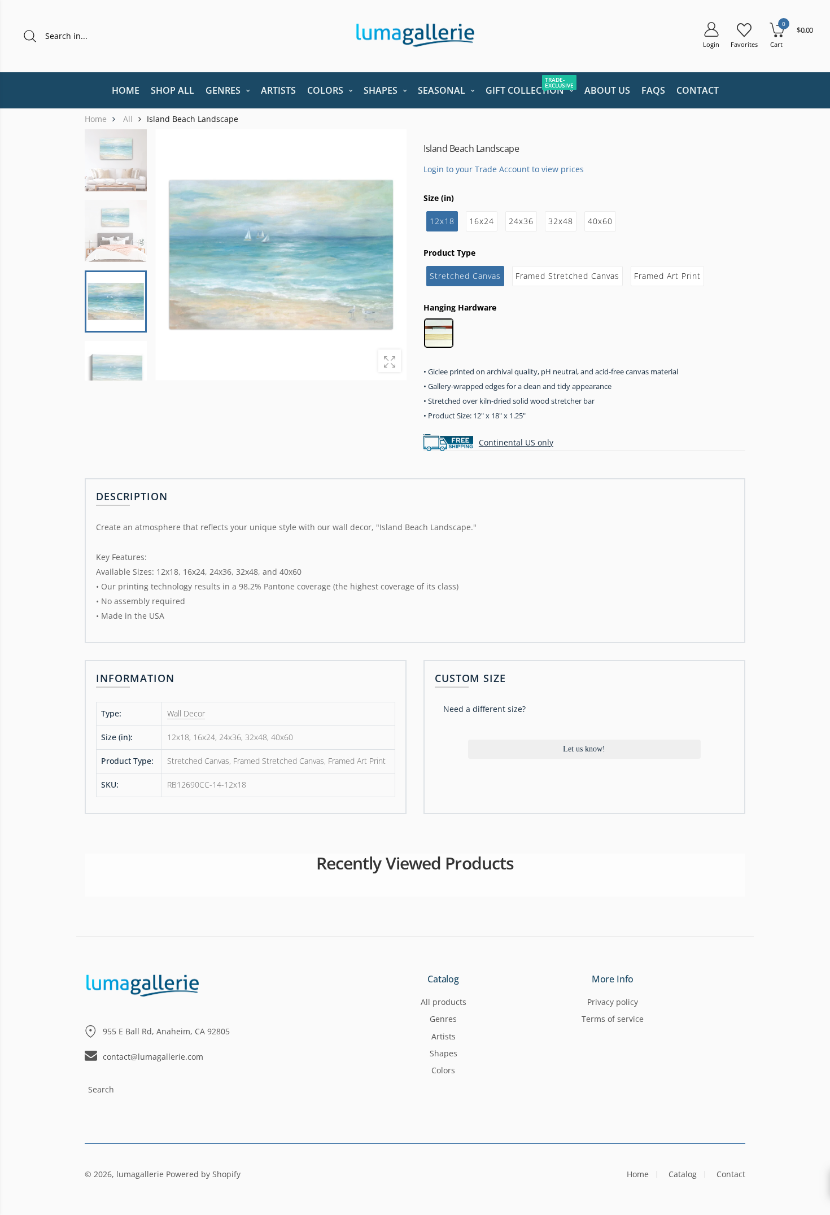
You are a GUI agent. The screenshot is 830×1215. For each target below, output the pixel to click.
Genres (443, 1018)
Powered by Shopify (203, 1174)
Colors (443, 1070)
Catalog (443, 979)
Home (638, 1174)
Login (711, 44)
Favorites (744, 44)
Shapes (443, 1053)
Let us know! (584, 749)
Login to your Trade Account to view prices (503, 168)
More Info (613, 979)
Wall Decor (186, 713)
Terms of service (613, 1018)
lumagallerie (140, 1174)
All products (443, 1002)
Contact (731, 1174)
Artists (443, 1036)
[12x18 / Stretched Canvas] (116, 301)
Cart (776, 44)
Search (101, 1089)
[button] (391, 254)
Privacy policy (612, 1002)
